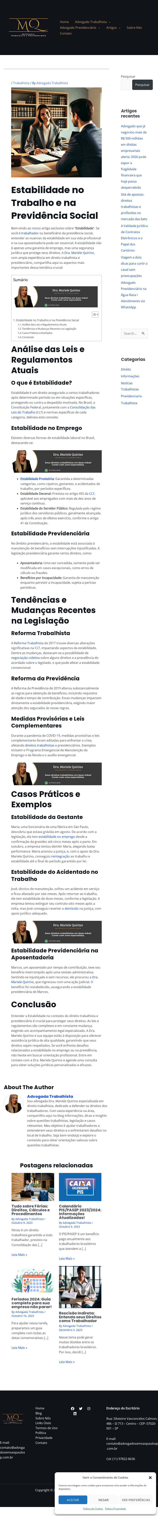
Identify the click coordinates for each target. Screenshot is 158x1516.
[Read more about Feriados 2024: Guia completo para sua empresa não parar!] (33, 1280)
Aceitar (73, 1500)
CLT (91, 493)
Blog (38, 1413)
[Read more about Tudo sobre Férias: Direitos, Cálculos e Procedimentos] (33, 1186)
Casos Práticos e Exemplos (37, 333)
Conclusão (28, 337)
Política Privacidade (115, 1508)
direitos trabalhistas (39, 745)
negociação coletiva (25, 658)
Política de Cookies (93, 1508)
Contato (41, 1443)
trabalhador (30, 233)
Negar (103, 1500)
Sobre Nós (43, 1418)
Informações (130, 376)
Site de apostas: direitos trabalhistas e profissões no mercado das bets (134, 206)
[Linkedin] (75, 1413)
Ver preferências (136, 1500)
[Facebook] (72, 1408)
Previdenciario (131, 396)
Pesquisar (128, 76)
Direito (126, 369)
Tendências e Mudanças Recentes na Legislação (49, 328)
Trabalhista (21, 83)
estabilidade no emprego (57, 837)
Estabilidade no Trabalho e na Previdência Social (47, 320)
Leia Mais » (19, 1255)
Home (39, 1408)
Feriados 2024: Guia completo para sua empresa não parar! (32, 1302)
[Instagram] (89, 1408)
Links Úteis (43, 1423)
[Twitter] (80, 1408)
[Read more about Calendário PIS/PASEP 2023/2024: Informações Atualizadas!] (80, 1186)
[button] (150, 1478)
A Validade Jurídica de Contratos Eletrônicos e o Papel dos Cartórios (134, 238)
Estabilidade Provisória (37, 479)
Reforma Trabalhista (29, 643)
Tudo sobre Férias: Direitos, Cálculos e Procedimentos (31, 1209)
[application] (109, 22)
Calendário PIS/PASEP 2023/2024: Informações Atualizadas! (80, 1211)
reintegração (60, 856)
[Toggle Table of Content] (93, 314)
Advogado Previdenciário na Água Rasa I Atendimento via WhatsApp (133, 295)
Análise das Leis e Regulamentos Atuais (44, 324)
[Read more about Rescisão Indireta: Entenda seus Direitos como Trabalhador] (80, 1287)
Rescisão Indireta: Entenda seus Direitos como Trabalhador (80, 1316)
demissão (72, 908)
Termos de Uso (46, 1428)
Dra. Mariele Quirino (79, 253)
